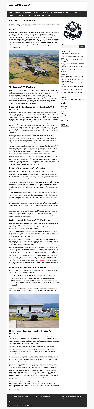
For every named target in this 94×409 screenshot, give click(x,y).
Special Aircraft (19, 390)
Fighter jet (45, 12)
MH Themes (29, 405)
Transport (12, 15)
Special (28, 15)
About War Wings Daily (14, 400)
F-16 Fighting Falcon (44, 260)
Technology (63, 115)
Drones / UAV (64, 106)
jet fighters (32, 149)
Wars (49, 15)
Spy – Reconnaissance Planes (59, 12)
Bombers (17, 12)
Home (10, 12)
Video (62, 116)
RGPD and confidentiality (24, 396)
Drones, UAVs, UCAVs (39, 15)
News (62, 111)
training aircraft (45, 36)
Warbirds (36, 12)
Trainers (20, 15)
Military (62, 110)
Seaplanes (74, 12)
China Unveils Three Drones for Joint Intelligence (72, 99)
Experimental (27, 12)
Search (62, 44)
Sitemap (43, 396)
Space (62, 113)
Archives (63, 124)
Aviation (63, 105)
